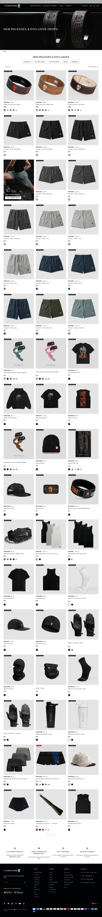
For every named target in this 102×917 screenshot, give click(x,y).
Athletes (51, 879)
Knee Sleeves (37, 877)
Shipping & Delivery (68, 874)
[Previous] (34, 1)
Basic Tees (36, 884)
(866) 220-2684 (90, 879)
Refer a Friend (52, 892)
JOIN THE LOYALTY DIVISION (51, 1)
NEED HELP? (85, 5)
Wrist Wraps (36, 882)
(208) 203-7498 (12, 856)
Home (5, 51)
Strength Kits (37, 889)
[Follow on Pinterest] (16, 903)
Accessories (54, 62)
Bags (35, 887)
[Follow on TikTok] (24, 903)
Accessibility (67, 884)
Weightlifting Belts (38, 872)
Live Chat (18, 856)
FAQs (65, 887)
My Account (66, 872)
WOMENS (68, 5)
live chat (92, 882)
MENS (61, 5)
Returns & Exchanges (69, 877)
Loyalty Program (52, 889)
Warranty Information (68, 882)
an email (86, 882)
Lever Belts (36, 874)
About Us (51, 872)
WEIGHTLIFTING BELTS (35, 5)
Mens (65, 62)
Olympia (51, 887)
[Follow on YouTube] (20, 903)
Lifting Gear (40, 62)
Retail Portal (51, 884)
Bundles (27, 62)
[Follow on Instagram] (12, 903)
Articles (50, 877)
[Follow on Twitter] (8, 903)
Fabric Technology (53, 882)
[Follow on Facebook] (5, 903)
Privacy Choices (19, 909)
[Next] (67, 1)
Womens (75, 62)
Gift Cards (36, 896)
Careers (50, 874)
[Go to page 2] (55, 835)
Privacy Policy (67, 879)
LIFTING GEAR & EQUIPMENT (50, 5)
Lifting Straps (37, 879)
